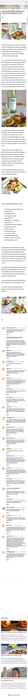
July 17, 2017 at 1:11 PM (17, 350)
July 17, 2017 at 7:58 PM (20, 417)
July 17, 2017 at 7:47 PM (17, 406)
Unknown (8, 350)
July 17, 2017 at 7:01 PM (18, 397)
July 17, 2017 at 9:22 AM (21, 327)
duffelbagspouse (10, 551)
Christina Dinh (10, 361)
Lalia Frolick (9, 536)
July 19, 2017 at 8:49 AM (18, 499)
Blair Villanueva (10, 438)
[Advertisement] (14, 599)
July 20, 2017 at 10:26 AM (17, 525)
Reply (7, 334)
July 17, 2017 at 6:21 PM (18, 388)
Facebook (4, 165)
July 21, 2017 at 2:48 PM (20, 551)
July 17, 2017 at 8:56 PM (19, 427)
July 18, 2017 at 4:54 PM (12, 489)
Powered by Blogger (15, 695)
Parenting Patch (10, 417)
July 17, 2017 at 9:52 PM (20, 438)
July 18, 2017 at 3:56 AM (17, 448)
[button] (2, 18)
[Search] (26, 2)
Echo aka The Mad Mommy (13, 488)
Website (11, 165)
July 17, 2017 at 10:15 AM (12, 338)
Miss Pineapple (10, 507)
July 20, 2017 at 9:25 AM (17, 515)
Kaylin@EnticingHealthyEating (14, 337)
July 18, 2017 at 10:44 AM (19, 455)
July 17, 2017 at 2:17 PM (19, 361)
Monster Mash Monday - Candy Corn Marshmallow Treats (14, 632)
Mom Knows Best (10, 327)
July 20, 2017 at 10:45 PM (18, 536)
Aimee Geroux (10, 455)
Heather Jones (10, 427)
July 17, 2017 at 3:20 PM (17, 368)
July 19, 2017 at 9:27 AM (19, 507)
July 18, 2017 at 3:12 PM (18, 478)
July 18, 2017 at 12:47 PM (17, 467)
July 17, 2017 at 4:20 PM (17, 378)
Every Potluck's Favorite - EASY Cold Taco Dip (11, 655)
